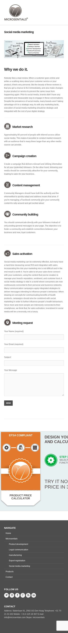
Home (8, 533)
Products (10, 571)
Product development (18, 544)
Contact (9, 577)
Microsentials (11, 539)
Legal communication (18, 550)
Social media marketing (19, 32)
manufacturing (15, 555)
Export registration (17, 560)
